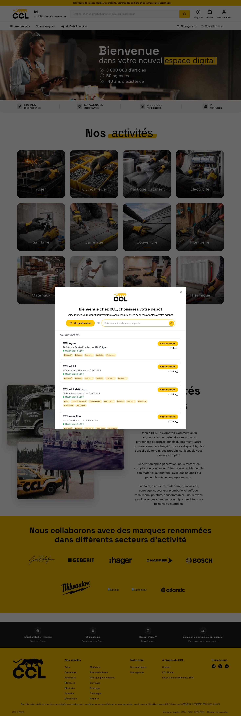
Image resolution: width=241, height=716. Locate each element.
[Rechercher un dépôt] (171, 323)
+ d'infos (172, 348)
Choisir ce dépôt (167, 343)
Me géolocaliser (82, 323)
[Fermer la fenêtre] (181, 292)
